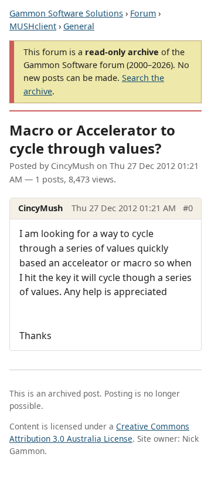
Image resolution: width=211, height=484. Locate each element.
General (78, 26)
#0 (188, 208)
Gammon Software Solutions (66, 13)
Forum (143, 13)
